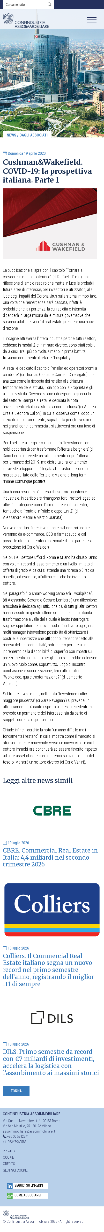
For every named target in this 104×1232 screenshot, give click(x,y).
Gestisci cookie (15, 1170)
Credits (9, 1164)
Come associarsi (28, 1195)
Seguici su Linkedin (29, 1185)
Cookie (8, 1157)
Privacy (9, 1151)
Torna (16, 1091)
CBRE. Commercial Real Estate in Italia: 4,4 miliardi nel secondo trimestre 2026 (50, 857)
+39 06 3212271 (18, 1137)
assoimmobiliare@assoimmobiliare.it (29, 1131)
